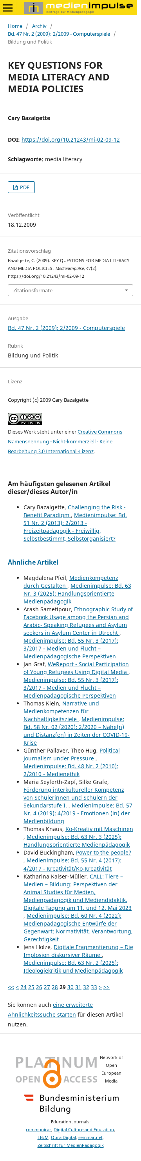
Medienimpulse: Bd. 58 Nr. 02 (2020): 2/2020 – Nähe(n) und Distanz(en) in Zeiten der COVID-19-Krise (77, 730)
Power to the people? (103, 852)
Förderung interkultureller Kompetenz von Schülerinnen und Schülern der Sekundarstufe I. (74, 797)
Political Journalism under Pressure (72, 754)
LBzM (43, 1137)
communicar (38, 1129)
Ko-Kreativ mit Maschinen (99, 829)
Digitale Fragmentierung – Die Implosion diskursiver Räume (78, 951)
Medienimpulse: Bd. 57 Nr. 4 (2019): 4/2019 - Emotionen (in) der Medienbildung (78, 813)
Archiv (39, 25)
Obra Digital (63, 1137)
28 (55, 987)
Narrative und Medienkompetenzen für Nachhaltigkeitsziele (61, 711)
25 (31, 987)
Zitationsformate (32, 290)
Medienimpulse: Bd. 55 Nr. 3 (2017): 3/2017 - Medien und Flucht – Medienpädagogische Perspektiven (71, 648)
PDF (24, 187)
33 (94, 987)
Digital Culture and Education (84, 1129)
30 (70, 987)
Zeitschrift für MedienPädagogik (71, 1145)
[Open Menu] (8, 8)
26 (39, 987)
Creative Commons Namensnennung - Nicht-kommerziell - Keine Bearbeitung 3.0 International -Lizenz (65, 441)
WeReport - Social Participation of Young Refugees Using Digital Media (76, 668)
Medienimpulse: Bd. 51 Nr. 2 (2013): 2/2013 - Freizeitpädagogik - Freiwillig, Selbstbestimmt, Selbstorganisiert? (75, 526)
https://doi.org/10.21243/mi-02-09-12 (71, 139)
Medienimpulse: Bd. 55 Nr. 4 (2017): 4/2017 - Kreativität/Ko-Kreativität (72, 864)
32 (86, 987)
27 (47, 987)
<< (11, 987)
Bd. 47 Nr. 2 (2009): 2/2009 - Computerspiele (59, 33)
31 (78, 987)
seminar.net (90, 1137)
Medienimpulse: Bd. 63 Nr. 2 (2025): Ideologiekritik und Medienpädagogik (73, 966)
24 (23, 987)
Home (15, 25)
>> (106, 987)
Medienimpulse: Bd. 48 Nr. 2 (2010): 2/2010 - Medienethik (71, 770)
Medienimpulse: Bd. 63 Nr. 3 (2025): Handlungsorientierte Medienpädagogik (77, 593)
